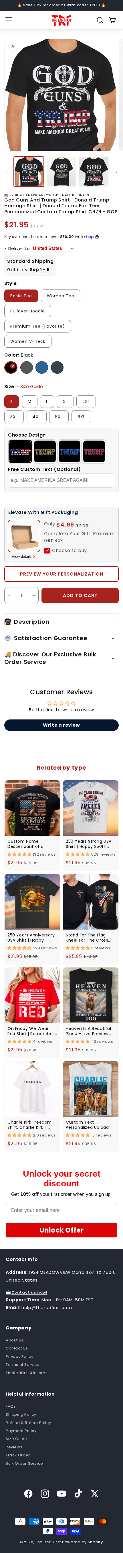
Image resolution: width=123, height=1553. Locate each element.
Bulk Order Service (24, 1463)
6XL (81, 417)
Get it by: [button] (28, 270)
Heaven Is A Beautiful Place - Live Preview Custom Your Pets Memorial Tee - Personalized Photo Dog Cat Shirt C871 (88, 1031)
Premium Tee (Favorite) (37, 326)
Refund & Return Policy (28, 1422)
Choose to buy (69, 550)
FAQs (11, 1406)
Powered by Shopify (82, 1542)
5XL (59, 417)
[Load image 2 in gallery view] (61, 172)
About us (14, 1340)
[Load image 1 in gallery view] (29, 172)
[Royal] (41, 367)
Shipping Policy (21, 1414)
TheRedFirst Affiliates (26, 1373)
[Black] (10, 367)
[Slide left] (6, 173)
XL (65, 401)
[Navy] (57, 367)
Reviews (14, 1447)
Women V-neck (27, 341)
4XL (37, 417)
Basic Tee (21, 296)
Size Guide (16, 1438)
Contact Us (17, 1348)
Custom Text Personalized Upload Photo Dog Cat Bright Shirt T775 (88, 1125)
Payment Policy (21, 1430)
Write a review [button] (61, 725)
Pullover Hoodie (27, 311)
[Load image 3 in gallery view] (94, 172)
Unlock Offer (61, 1230)
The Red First (48, 1542)
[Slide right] (116, 173)
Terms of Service (23, 1364)
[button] (8, 20)
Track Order (18, 1455)
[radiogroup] (61, 451)
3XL (14, 417)
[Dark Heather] (26, 367)
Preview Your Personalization (61, 574)
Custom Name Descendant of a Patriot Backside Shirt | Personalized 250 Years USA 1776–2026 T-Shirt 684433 (32, 844)
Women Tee (60, 296)
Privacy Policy (19, 1356)
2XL (86, 401)
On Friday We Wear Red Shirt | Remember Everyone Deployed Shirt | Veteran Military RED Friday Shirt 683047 (31, 1031)
